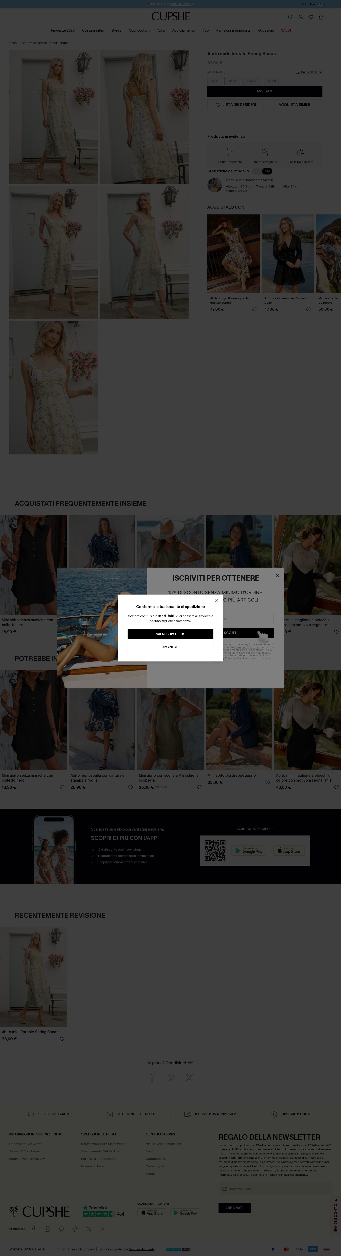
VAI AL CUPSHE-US (170, 634)
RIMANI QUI (170, 647)
